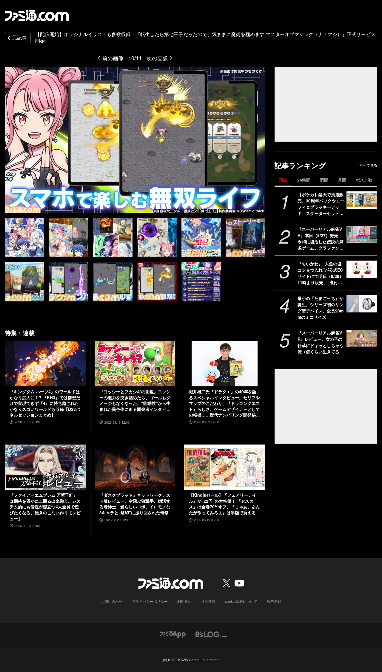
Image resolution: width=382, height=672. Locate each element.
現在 (283, 180)
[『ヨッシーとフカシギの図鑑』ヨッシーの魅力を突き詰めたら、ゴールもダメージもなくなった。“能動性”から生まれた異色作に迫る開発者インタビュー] (135, 363)
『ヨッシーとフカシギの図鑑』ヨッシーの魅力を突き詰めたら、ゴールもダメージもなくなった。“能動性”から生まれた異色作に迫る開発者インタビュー (134, 403)
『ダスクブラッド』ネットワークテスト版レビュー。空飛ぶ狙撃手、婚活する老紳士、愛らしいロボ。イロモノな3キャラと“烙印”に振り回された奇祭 (134, 503)
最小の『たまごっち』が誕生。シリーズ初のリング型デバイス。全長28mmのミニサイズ (321, 307)
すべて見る (368, 165)
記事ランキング (300, 165)
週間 (324, 180)
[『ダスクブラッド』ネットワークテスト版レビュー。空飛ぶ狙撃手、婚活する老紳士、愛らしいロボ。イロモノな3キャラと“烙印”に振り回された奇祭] (135, 467)
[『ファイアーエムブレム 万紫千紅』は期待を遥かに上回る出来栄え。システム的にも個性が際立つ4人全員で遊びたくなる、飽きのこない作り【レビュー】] (45, 467)
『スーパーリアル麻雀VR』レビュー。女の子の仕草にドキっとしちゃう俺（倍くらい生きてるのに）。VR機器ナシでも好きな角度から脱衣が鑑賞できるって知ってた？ (321, 342)
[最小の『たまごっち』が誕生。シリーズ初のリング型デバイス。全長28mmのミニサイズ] (361, 303)
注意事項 (208, 601)
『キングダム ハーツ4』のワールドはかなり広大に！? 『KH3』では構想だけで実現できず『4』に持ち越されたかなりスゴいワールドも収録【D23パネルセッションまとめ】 (45, 403)
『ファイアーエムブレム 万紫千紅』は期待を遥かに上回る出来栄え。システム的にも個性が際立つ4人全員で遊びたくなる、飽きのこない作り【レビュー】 (45, 506)
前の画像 (113, 58)
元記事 (19, 37)
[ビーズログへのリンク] (211, 633)
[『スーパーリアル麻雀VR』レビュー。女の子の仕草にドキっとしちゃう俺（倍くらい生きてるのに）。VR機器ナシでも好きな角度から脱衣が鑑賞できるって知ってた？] (361, 338)
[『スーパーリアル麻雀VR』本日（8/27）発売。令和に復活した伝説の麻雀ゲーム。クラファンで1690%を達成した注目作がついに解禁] (361, 234)
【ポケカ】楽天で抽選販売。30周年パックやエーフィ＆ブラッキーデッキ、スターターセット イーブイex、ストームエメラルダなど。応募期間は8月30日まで (321, 203)
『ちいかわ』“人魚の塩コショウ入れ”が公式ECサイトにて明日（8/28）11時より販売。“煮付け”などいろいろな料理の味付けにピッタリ (321, 273)
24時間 (303, 180)
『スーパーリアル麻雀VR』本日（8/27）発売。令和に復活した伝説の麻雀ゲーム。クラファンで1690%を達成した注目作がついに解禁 (321, 238)
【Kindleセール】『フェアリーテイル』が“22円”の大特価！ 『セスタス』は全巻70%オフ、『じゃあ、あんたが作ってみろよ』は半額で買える (224, 503)
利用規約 (184, 601)
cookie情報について (241, 601)
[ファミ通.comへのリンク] (37, 15)
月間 (342, 180)
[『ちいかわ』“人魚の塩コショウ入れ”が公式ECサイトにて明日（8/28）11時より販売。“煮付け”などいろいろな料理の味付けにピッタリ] (361, 269)
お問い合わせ (111, 601)
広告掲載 (274, 601)
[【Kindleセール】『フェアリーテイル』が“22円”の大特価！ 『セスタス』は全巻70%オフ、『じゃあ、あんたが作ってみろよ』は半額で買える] (224, 467)
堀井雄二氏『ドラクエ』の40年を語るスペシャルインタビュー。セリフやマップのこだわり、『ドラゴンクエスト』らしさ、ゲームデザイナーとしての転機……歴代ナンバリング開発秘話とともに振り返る (224, 403)
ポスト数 (364, 180)
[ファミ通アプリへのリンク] (173, 633)
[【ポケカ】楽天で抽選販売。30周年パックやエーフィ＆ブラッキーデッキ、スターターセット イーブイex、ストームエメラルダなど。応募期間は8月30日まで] (361, 200)
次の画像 (157, 58)
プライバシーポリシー (150, 601)
